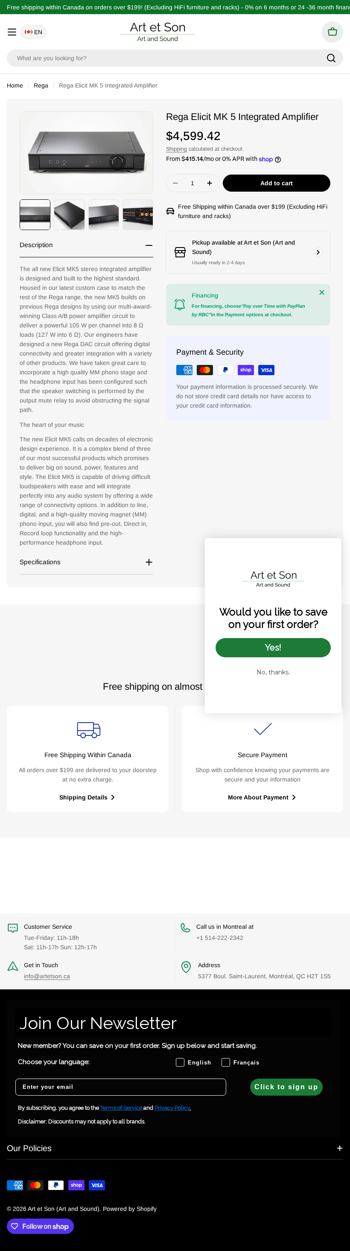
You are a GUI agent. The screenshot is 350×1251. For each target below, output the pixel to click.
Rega (41, 85)
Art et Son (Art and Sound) (63, 1208)
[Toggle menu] (12, 32)
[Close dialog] (330, 549)
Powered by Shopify (130, 1208)
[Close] (321, 292)
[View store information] (318, 252)
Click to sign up (286, 1087)
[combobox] (175, 58)
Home (15, 85)
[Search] (331, 58)
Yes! (273, 647)
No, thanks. (273, 672)
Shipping (176, 149)
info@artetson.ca (47, 976)
